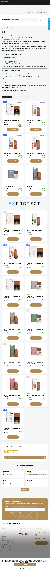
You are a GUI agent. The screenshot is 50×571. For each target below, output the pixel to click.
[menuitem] (5, 24)
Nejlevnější (17, 96)
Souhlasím (25, 564)
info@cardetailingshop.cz (43, 532)
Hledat (35, 19)
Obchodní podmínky (6, 551)
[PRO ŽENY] (13, 219)
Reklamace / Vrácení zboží (7, 542)
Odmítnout (29, 568)
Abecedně (32, 96)
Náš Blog (12, 9)
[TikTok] (44, 538)
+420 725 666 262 (41, 534)
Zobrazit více (25, 489)
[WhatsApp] (41, 538)
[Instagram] (39, 538)
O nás (8, 9)
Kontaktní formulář (42, 543)
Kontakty (4, 9)
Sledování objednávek (6, 540)
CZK (44, 9)
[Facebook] (36, 538)
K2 (12, 35)
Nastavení (22, 568)
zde (28, 562)
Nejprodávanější (7, 96)
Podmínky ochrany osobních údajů (9, 553)
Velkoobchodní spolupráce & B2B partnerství (8, 547)
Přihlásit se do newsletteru (12, 516)
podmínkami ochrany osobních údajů (24, 512)
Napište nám (4, 544)
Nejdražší (24, 96)
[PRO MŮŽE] (13, 110)
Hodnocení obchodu (25, 466)
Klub (16, 9)
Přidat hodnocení (8, 457)
